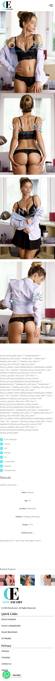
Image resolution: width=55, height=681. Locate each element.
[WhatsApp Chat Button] (6, 674)
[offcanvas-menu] (51, 5)
